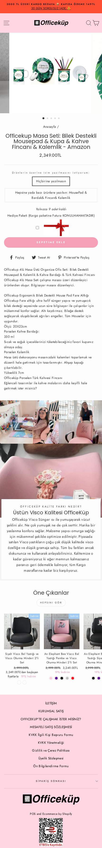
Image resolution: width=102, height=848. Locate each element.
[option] (51, 6)
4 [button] (55, 119)
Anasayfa (49, 126)
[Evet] (24, 682)
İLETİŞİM (51, 703)
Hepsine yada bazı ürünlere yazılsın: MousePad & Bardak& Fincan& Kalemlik (51, 195)
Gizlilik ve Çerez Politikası (51, 750)
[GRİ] (67, 678)
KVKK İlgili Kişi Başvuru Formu (51, 734)
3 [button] (52, 119)
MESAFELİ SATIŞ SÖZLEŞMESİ (51, 727)
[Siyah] (93, 678)
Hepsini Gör (51, 602)
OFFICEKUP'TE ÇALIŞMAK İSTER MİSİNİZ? (51, 719)
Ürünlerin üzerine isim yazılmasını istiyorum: (51, 172)
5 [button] (59, 119)
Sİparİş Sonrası (51, 781)
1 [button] (43, 118)
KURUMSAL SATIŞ (51, 711)
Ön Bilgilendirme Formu (51, 766)
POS (33, 814)
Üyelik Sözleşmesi (51, 758)
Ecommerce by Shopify (57, 814)
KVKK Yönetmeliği (51, 742)
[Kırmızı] (72, 678)
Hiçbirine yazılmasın (51, 181)
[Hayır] (19, 682)
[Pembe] (51, 678)
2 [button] (48, 119)
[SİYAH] (62, 678)
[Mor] (56, 678)
